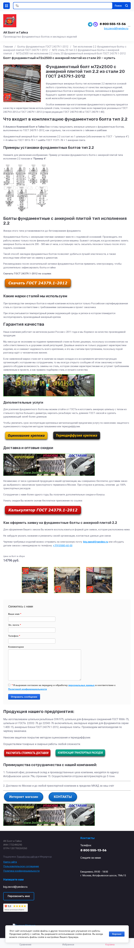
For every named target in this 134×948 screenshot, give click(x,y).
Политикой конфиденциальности (27, 689)
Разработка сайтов (27, 856)
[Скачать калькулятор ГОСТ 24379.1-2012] (43, 515)
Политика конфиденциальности (21, 870)
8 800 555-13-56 (113, 24)
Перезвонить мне (19, 896)
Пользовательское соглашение (21, 866)
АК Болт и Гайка (15, 32)
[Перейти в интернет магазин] (23, 801)
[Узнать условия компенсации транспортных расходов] (80, 757)
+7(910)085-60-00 (62, 545)
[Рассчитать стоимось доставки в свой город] (27, 757)
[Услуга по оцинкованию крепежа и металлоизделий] (26, 440)
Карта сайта (10, 861)
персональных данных (81, 685)
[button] (6, 5)
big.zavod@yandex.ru (116, 28)
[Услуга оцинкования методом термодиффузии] (76, 440)
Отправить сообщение (24, 696)
